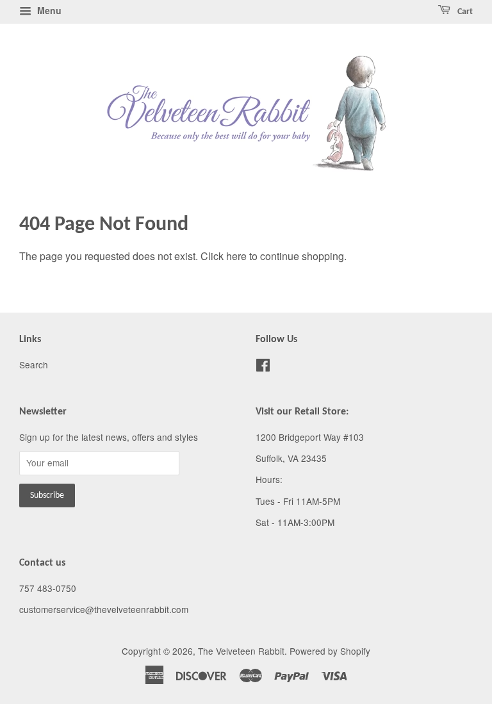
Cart (464, 12)
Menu (48, 10)
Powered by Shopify (330, 650)
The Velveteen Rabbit (241, 650)
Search (33, 364)
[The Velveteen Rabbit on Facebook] (263, 367)
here (236, 256)
